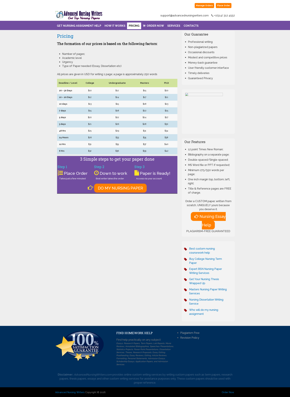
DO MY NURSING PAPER (120, 188)
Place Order (223, 5)
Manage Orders (204, 5)
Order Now (155, 25)
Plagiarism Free (190, 332)
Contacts (191, 25)
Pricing (134, 25)
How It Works (115, 25)
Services (173, 25)
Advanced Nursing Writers (70, 392)
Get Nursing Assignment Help (79, 25)
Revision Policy (189, 337)
